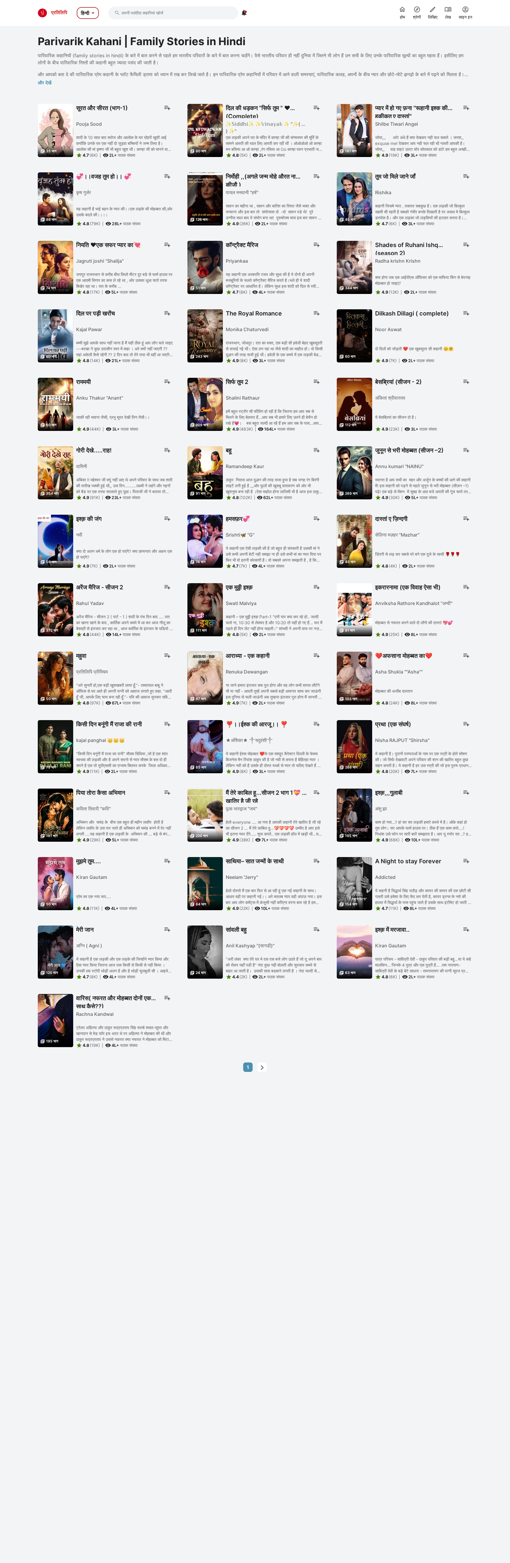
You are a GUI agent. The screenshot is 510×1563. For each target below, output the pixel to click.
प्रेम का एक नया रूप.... (93, 896)
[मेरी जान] (55, 951)
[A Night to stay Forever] (354, 883)
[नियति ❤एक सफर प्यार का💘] (55, 267)
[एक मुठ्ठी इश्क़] (205, 609)
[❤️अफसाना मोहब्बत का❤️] (354, 678)
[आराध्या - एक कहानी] (205, 678)
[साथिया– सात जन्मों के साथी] (205, 883)
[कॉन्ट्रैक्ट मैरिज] (205, 267)
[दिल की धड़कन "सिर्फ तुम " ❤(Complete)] (205, 130)
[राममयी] (55, 404)
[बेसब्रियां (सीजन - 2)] (354, 404)
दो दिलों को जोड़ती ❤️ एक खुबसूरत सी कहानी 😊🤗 (414, 348)
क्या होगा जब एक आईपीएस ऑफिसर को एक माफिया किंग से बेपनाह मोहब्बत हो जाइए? (422, 280)
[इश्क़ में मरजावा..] (354, 951)
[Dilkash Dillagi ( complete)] (354, 335)
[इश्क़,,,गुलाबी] (354, 815)
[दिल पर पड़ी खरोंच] (55, 335)
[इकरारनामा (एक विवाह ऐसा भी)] (354, 609)
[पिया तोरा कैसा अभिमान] (55, 815)
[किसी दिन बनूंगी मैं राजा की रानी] (55, 746)
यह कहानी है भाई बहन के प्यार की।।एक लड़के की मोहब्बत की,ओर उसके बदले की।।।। (124, 211)
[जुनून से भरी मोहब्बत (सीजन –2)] (354, 472)
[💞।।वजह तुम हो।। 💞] (55, 198)
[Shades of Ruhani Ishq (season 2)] (354, 267)
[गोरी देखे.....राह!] (55, 472)
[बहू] (205, 472)
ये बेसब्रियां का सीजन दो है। (395, 417)
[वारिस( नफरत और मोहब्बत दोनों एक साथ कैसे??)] (55, 1020)
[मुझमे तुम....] (55, 883)
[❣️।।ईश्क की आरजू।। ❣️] (205, 746)
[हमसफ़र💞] (205, 541)
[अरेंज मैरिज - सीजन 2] (55, 609)
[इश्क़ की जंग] (55, 541)
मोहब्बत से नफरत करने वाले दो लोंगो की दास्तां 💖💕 (414, 622)
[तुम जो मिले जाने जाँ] (354, 198)
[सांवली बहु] (205, 951)
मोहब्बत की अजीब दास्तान (394, 691)
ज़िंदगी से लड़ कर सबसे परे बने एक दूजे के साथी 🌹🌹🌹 (417, 554)
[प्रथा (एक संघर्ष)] (354, 746)
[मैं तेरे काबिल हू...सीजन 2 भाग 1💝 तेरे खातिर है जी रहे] (205, 815)
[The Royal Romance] (205, 335)
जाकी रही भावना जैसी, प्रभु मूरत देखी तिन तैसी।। (113, 417)
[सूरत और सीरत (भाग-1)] (55, 130)
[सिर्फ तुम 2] (205, 404)
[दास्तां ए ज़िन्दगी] (354, 541)
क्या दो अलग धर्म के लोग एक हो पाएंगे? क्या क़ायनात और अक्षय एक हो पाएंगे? (124, 554)
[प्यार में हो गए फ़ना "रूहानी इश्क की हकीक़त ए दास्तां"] (354, 130)
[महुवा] (55, 678)
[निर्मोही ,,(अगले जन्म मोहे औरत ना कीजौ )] (205, 198)
